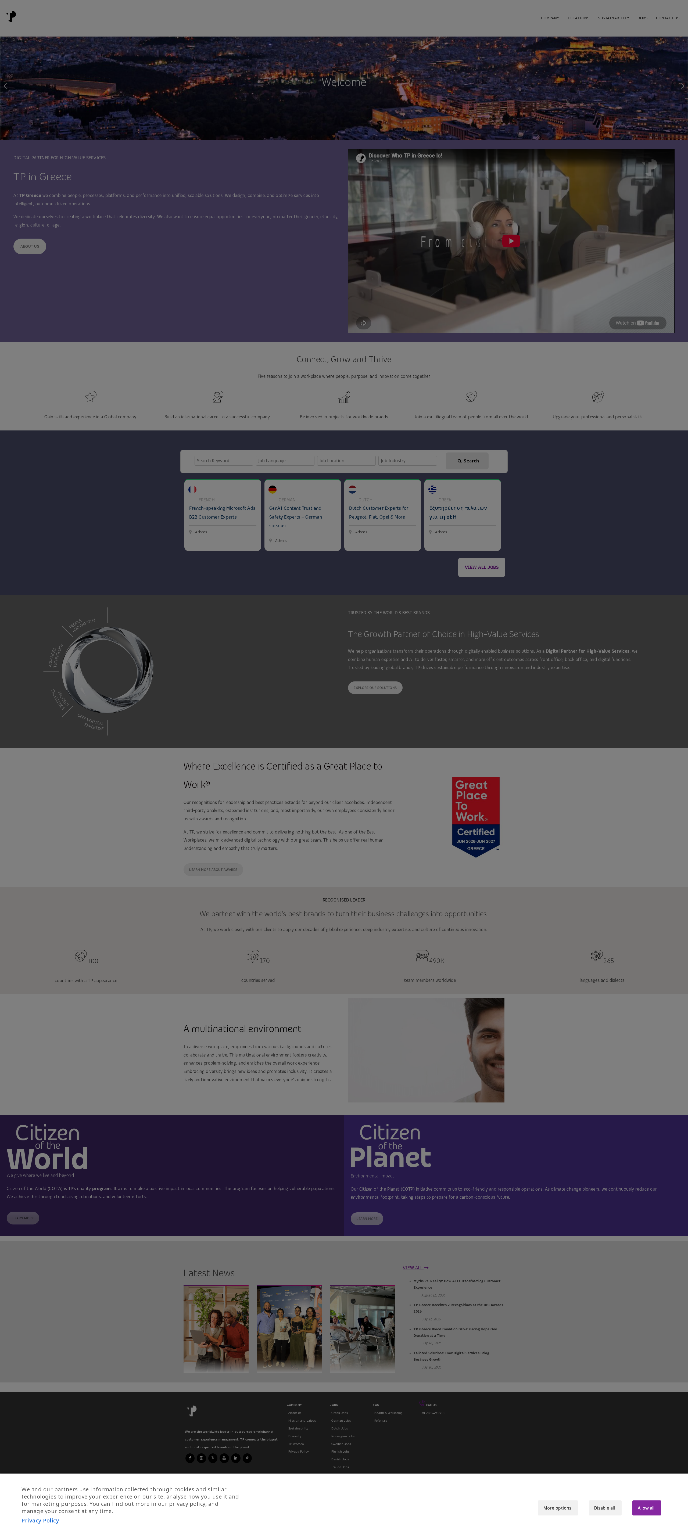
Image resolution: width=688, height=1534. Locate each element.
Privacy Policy (40, 1520)
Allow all (646, 1508)
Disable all (604, 1508)
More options (557, 1508)
